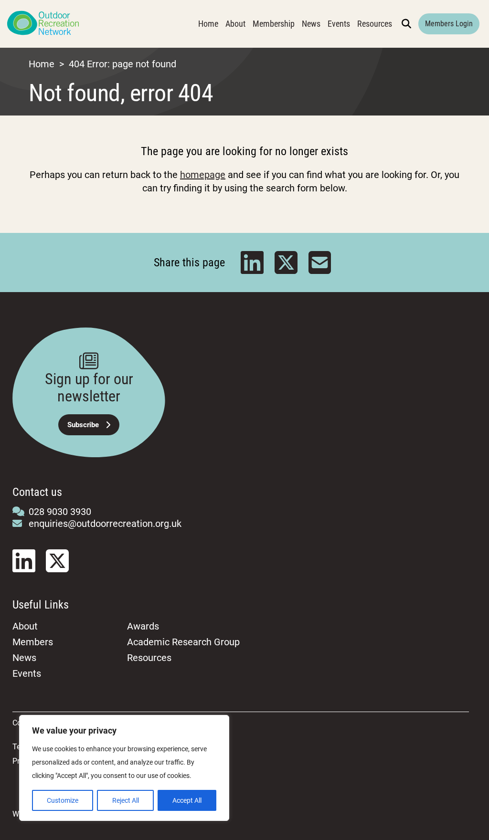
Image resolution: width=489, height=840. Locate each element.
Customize (62, 800)
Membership (274, 24)
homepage (202, 174)
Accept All (187, 800)
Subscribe (83, 424)
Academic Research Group (183, 642)
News (311, 24)
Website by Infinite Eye (50, 814)
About (235, 24)
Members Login (449, 23)
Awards (143, 626)
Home (208, 24)
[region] (124, 768)
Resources (374, 24)
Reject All (125, 800)
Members (32, 642)
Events (339, 24)
